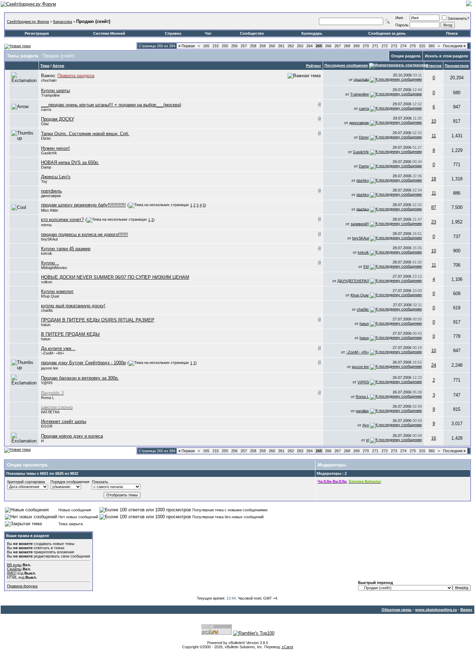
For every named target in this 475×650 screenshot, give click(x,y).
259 (262, 46)
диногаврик (359, 123)
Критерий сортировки (26, 482)
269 (356, 46)
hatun (364, 324)
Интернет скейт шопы (63, 421)
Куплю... (50, 263)
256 (234, 46)
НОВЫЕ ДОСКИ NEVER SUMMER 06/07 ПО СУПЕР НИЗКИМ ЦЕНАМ (115, 277)
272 (384, 46)
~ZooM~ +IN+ (52, 353)
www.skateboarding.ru (436, 610)
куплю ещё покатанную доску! (73, 305)
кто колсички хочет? (62, 219)
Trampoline (50, 95)
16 (433, 438)
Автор (58, 66)
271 (375, 46)
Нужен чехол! (55, 148)
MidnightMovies (54, 268)
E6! (366, 267)
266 (328, 46)
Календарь (311, 33)
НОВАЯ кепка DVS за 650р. (70, 162)
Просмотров (457, 66)
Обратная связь (396, 610)
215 (215, 46)
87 (433, 207)
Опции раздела (405, 56)
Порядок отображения (69, 482)
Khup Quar (50, 296)
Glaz (45, 124)
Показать (100, 482)
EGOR (47, 426)
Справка (173, 33)
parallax (362, 411)
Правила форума (22, 586)
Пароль (402, 25)
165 (206, 46)
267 (338, 46)
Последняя (454, 46)
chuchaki (48, 80)
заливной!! (360, 224)
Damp (46, 167)
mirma (46, 225)
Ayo (365, 425)
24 (433, 365)
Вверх (466, 610)
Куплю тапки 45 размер (65, 248)
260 (272, 46)
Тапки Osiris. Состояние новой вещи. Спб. (85, 133)
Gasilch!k (49, 153)
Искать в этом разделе (446, 56)
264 (309, 46)
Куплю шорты (55, 90)
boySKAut (49, 239)
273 (394, 46)
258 (253, 46)
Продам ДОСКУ (57, 119)
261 (281, 46)
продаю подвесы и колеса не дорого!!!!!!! (84, 234)
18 (433, 178)
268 (347, 46)
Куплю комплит (57, 291)
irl (367, 440)
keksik (46, 253)
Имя (399, 18)
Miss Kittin (49, 210)
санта (46, 109)
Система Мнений (109, 33)
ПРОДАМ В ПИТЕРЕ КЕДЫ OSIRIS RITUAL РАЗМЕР (97, 320)
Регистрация (37, 33)
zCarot (287, 647)
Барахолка (62, 21)
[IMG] (11, 573)
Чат (208, 33)
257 (244, 46)
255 (225, 46)
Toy (44, 181)
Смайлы (14, 569)
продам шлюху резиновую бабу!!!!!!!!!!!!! (83, 205)
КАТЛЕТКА (50, 412)
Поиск (452, 33)
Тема (44, 66)
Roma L (47, 398)
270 (366, 46)
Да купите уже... (58, 348)
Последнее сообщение (346, 65)
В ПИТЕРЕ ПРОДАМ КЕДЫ (70, 334)
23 (433, 222)
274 (403, 46)
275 (413, 46)
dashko (362, 180)
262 (291, 46)
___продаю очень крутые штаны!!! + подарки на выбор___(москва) (111, 104)
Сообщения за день (387, 33)
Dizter (46, 138)
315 (422, 46)
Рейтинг (313, 66)
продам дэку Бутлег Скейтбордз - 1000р (83, 362)
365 (431, 46)
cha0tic (47, 310)
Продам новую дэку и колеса (72, 436)
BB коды (14, 565)
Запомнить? (458, 18)
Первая (186, 46)
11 (434, 135)
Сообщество (252, 33)
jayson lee (49, 368)
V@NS (47, 383)
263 (300, 46)
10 (433, 121)
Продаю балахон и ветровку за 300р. (80, 378)
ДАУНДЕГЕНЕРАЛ (353, 281)
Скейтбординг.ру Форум (28, 21)
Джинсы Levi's (56, 176)
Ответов (434, 66)
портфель (51, 191)
